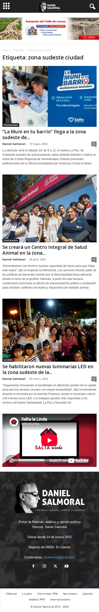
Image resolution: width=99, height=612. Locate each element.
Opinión (88, 593)
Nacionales (70, 593)
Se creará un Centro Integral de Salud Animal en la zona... (44, 250)
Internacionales (60, 599)
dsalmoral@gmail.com (59, 557)
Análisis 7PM (37, 599)
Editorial (11, 593)
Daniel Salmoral (13, 144)
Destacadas (11, 125)
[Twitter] (55, 566)
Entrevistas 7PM (47, 593)
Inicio (5, 50)
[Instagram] (44, 566)
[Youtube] (66, 566)
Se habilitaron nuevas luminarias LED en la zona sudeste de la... (47, 369)
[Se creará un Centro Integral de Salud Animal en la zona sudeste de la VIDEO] (49, 208)
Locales (8, 359)
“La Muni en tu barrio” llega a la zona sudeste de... (44, 135)
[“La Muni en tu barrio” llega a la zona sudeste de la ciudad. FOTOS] (49, 96)
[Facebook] (33, 566)
